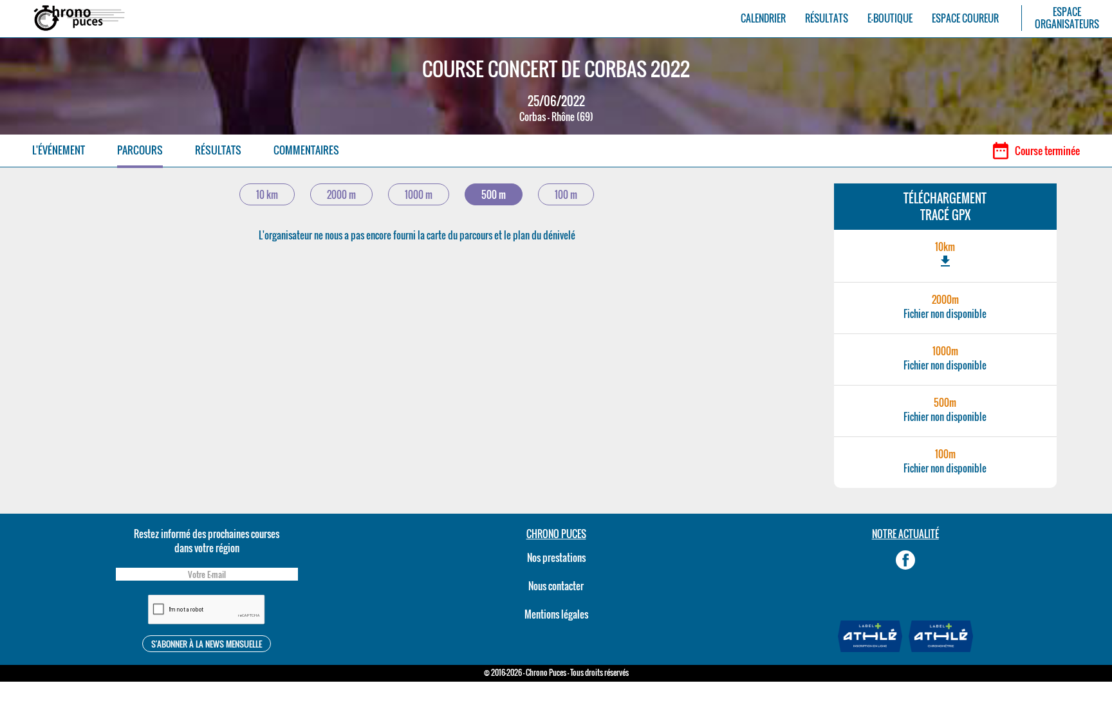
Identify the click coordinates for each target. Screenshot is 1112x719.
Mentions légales (556, 614)
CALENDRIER (763, 18)
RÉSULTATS (826, 18)
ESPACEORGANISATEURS (1067, 18)
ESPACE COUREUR (965, 18)
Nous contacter (556, 586)
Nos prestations (556, 557)
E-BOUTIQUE (890, 18)
